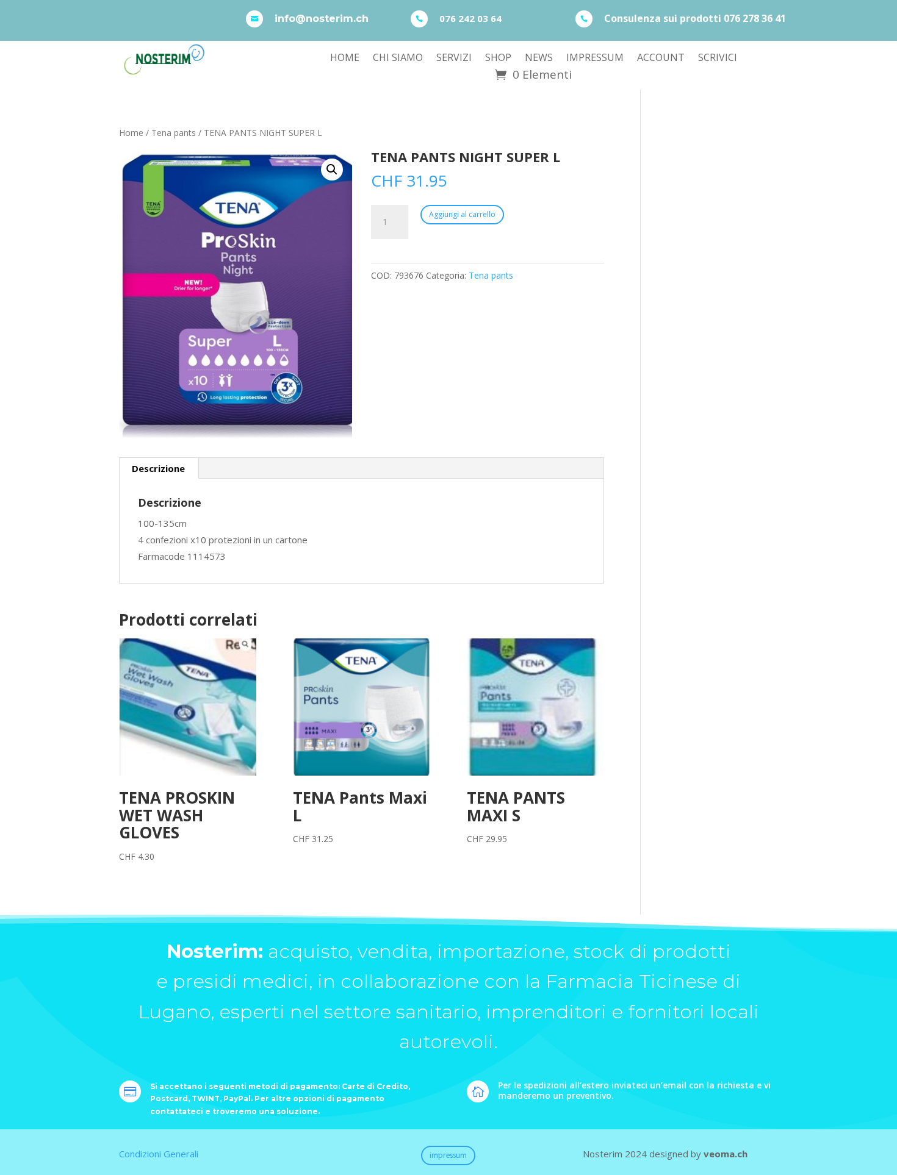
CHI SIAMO (398, 58)
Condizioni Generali (158, 1154)
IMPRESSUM (595, 58)
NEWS (539, 58)
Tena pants (173, 132)
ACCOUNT (661, 58)
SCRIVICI (717, 58)
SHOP (498, 58)
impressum (448, 1155)
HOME (344, 58)
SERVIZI (454, 58)
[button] (332, 169)
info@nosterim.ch (322, 18)
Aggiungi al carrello (462, 214)
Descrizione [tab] (158, 468)
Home (131, 132)
